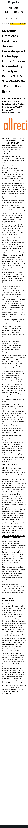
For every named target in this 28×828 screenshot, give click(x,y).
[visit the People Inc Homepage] (14, 2)
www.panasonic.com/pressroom (13, 595)
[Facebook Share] (11, 18)
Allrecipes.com (15, 307)
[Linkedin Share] (6, 18)
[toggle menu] (2, 2)
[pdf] (21, 18)
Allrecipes (5, 468)
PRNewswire (10, 140)
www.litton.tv (6, 694)
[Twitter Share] (16, 18)
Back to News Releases (18, 24)
